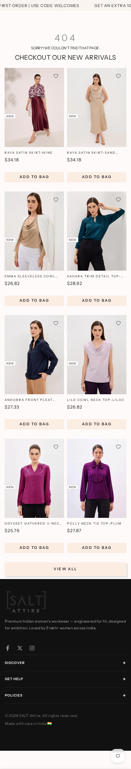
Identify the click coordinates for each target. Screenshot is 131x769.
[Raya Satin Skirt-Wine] (34, 107)
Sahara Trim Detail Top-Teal (94, 276)
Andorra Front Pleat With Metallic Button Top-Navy (34, 400)
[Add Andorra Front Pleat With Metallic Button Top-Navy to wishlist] (56, 323)
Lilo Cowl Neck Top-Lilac (95, 400)
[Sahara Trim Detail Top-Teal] (96, 231)
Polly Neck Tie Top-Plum (94, 523)
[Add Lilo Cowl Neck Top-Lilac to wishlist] (118, 323)
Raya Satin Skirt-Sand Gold (91, 153)
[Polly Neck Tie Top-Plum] (96, 478)
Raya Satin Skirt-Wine (29, 153)
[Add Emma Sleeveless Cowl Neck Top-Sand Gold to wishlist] (56, 200)
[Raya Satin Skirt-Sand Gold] (96, 107)
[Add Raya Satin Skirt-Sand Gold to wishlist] (118, 76)
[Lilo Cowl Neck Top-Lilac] (96, 354)
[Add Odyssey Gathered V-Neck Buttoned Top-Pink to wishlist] (56, 447)
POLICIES (14, 695)
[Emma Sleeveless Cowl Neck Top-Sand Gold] (34, 231)
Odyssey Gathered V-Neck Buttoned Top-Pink (33, 523)
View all (65, 569)
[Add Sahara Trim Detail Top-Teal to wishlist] (118, 200)
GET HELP (14, 679)
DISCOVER (15, 663)
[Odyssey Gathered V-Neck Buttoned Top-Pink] (34, 478)
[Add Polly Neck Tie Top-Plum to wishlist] (118, 447)
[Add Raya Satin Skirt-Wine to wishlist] (56, 76)
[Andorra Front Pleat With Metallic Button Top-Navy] (34, 354)
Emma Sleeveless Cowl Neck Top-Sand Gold (30, 276)
